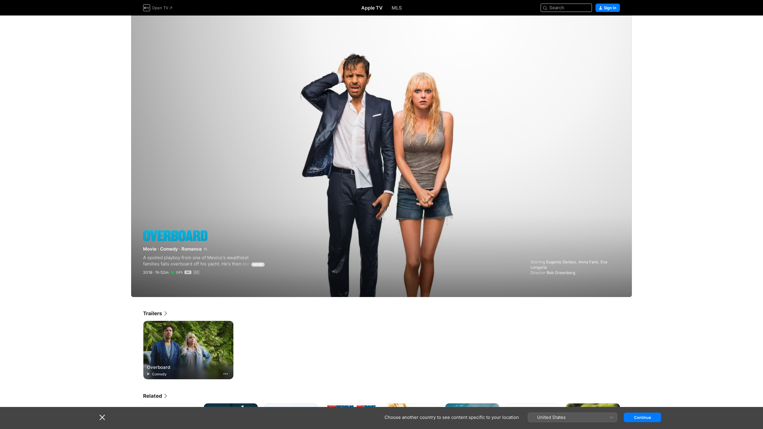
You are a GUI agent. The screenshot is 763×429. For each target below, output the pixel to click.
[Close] (102, 417)
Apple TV (372, 8)
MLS (397, 8)
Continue (642, 417)
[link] (155, 313)
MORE (258, 264)
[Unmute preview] (616, 27)
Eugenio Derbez (561, 261)
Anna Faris (588, 261)
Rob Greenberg (561, 272)
